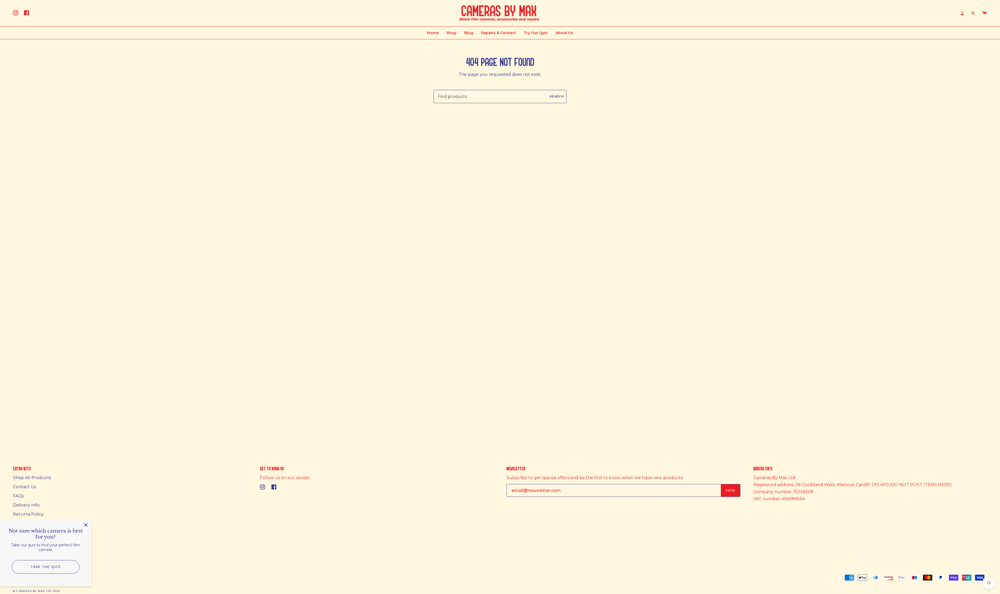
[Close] (86, 525)
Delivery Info (26, 505)
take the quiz (45, 567)
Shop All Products (32, 477)
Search (556, 96)
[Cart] (984, 13)
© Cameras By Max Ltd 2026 (36, 591)
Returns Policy (28, 514)
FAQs (18, 495)
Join (730, 490)
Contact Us (24, 486)
